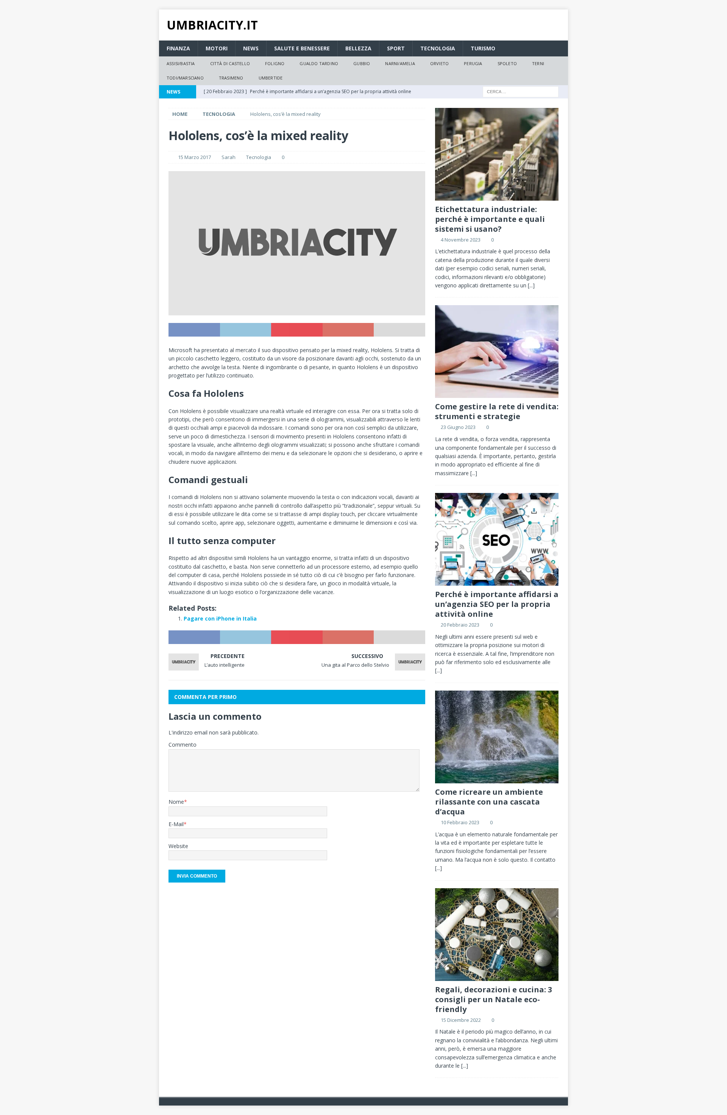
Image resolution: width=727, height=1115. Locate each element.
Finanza (178, 48)
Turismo (483, 48)
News (251, 48)
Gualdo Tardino (319, 63)
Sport (396, 48)
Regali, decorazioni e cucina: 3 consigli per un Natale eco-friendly (493, 999)
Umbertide (271, 78)
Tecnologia (437, 48)
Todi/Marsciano (185, 78)
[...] (531, 285)
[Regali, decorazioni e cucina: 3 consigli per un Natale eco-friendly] (497, 934)
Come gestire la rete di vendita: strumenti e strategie (497, 411)
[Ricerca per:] (521, 91)
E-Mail (176, 824)
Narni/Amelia (400, 63)
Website (178, 846)
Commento (182, 744)
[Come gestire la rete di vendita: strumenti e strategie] (497, 351)
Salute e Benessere (302, 48)
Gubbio (361, 63)
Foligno (274, 63)
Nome (176, 801)
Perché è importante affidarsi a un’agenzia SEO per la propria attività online (497, 604)
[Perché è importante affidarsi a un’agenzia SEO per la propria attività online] (497, 539)
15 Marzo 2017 (194, 157)
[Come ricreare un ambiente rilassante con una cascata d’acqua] (497, 737)
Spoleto (507, 63)
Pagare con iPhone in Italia (220, 618)
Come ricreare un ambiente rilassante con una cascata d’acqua (489, 802)
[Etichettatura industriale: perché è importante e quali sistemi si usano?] (497, 154)
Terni (538, 63)
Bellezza (358, 48)
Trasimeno (231, 78)
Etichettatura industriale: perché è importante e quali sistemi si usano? (490, 219)
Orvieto (439, 63)
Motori (217, 48)
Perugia (473, 63)
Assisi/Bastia (181, 63)
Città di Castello (230, 63)
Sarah (229, 157)
